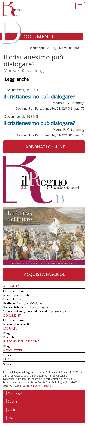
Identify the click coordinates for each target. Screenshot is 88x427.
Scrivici (7, 364)
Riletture (22, 303)
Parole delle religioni (26, 307)
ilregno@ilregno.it (42, 385)
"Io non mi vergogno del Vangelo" (36, 311)
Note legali (15, 393)
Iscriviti (8, 355)
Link (10, 418)
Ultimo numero (13, 291)
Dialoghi (9, 337)
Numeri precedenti (16, 295)
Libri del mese (12, 299)
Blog (6, 333)
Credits (12, 410)
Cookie (12, 401)
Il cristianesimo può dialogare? (39, 96)
